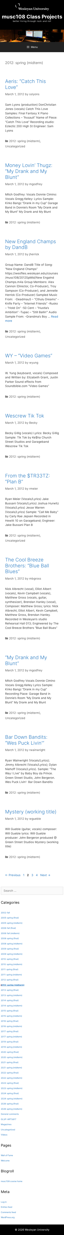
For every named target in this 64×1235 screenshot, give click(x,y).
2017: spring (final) (9, 1031)
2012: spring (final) (9, 979)
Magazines (6, 1124)
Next (45, 875)
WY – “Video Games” (28, 356)
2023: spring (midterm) (11, 1088)
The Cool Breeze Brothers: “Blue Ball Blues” (27, 565)
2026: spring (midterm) (11, 1109)
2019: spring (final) (9, 1041)
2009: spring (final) (10, 948)
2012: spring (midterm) (24, 141)
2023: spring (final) (10, 1083)
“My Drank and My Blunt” (26, 660)
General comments (10, 1114)
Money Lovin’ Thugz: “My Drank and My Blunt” (28, 171)
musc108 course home (11, 1181)
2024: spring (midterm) (11, 1098)
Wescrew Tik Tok (24, 416)
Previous (12, 875)
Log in (4, 1202)
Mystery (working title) (30, 812)
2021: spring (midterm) (11, 1067)
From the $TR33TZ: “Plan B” (27, 479)
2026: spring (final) (10, 1103)
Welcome (5, 1160)
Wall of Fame (7, 1155)
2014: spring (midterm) (11, 1005)
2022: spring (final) (10, 1072)
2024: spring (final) (10, 1093)
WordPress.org (8, 1217)
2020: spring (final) (10, 1052)
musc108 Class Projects (32, 17)
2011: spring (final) (9, 969)
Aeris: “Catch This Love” (25, 84)
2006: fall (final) (8, 928)
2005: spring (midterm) (11, 923)
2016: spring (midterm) (11, 1026)
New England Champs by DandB (30, 244)
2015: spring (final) (9, 1010)
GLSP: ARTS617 (8, 1119)
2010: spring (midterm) (11, 964)
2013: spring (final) (10, 990)
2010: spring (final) (10, 959)
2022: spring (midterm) (11, 1078)
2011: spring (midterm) (11, 974)
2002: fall (5, 912)
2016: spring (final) (9, 1021)
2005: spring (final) (10, 917)
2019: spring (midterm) (11, 1047)
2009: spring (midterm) (11, 954)
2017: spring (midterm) (11, 1036)
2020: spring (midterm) (11, 1057)
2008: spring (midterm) (11, 943)
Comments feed (8, 1212)
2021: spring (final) (9, 1062)
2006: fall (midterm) (10, 933)
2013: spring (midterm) (11, 995)
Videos (4, 1134)
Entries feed (6, 1207)
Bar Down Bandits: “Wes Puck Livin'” (26, 740)
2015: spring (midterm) (11, 1016)
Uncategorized (15, 146)
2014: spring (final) (10, 1000)
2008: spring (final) (10, 938)
